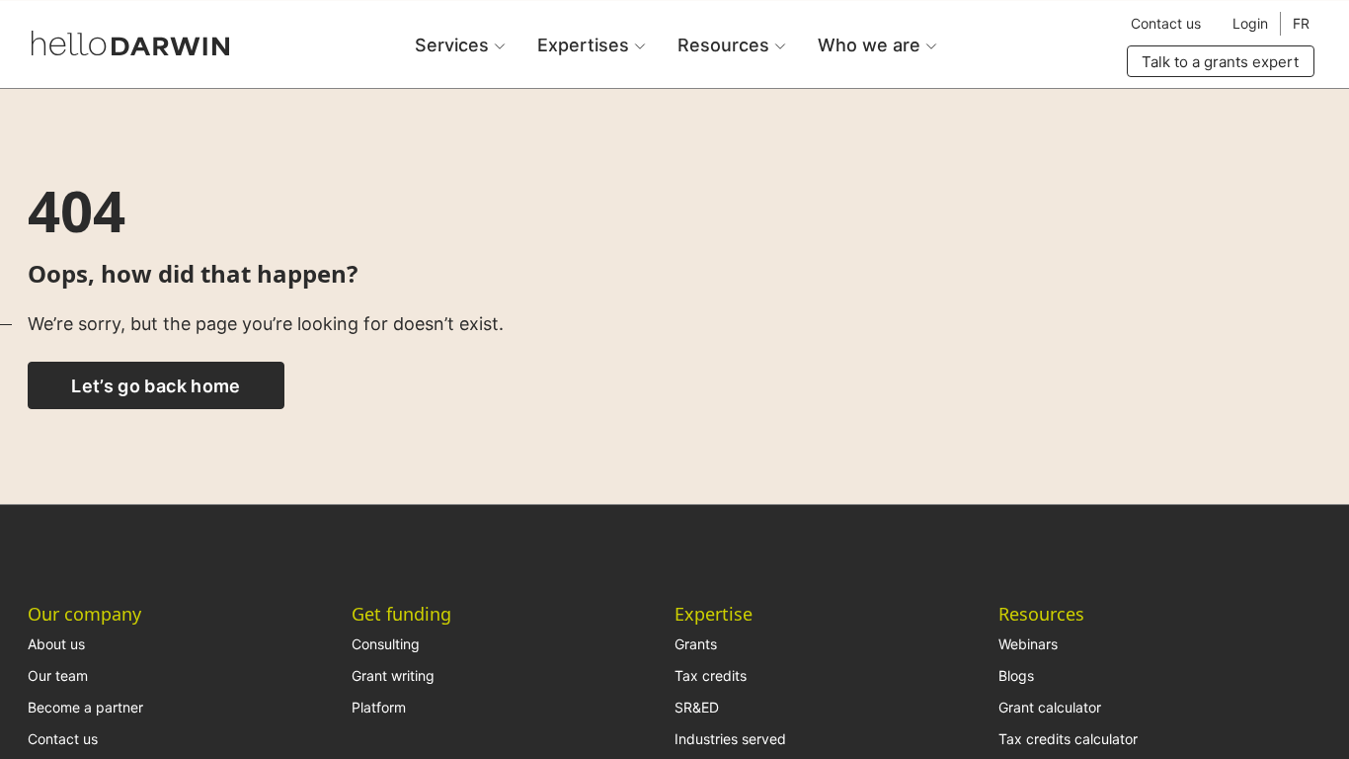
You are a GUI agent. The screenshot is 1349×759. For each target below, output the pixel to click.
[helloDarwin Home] (130, 43)
